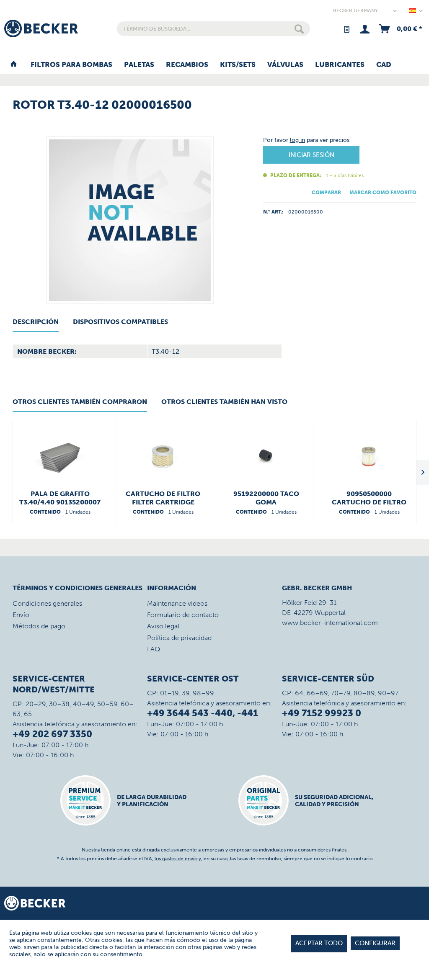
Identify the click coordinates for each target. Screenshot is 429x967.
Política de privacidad (179, 638)
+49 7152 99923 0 (321, 713)
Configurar (375, 943)
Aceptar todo (319, 943)
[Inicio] (13, 65)
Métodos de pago (39, 626)
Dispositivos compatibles (120, 322)
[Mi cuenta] (364, 28)
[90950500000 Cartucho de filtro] (369, 456)
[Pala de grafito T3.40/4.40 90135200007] (60, 456)
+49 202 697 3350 (52, 734)
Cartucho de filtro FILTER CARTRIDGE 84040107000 (163, 498)
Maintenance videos (177, 603)
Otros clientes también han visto (224, 402)
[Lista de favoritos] (346, 28)
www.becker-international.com (330, 623)
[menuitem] (213, 28)
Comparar (326, 192)
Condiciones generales (47, 603)
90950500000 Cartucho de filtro (369, 498)
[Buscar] (299, 28)
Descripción (36, 322)
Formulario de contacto (183, 615)
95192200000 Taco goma (266, 498)
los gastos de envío (176, 859)
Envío (21, 615)
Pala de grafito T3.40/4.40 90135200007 (60, 498)
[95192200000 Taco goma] (266, 456)
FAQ (153, 649)
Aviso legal (163, 626)
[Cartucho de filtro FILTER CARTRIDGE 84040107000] (163, 456)
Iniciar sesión (311, 155)
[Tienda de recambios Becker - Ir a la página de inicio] (41, 28)
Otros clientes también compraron (80, 402)
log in (297, 140)
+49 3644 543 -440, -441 (202, 713)
